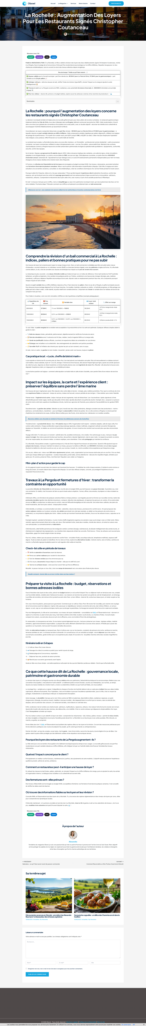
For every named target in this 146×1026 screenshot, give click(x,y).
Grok (47, 57)
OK (134, 1024)
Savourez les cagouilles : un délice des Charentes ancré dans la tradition (97, 916)
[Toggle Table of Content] (117, 101)
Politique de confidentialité (87, 1022)
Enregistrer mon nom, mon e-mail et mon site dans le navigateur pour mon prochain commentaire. (55, 968)
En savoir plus (126, 1024)
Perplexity (39, 57)
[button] (67, 3)
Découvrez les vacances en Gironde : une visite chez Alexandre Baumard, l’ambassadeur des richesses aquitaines (48, 916)
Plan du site (101, 1022)
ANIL (94, 612)
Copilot (54, 57)
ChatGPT (30, 57)
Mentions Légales (72, 1022)
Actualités (36, 919)
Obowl (31, 3)
